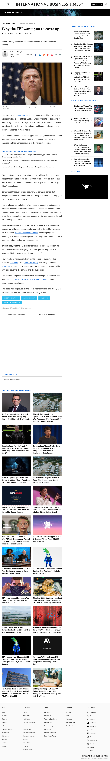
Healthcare (26, 719)
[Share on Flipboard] (48, 55)
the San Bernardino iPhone (26, 233)
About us (47, 712)
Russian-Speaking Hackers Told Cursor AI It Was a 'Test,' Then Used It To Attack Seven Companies (16, 480)
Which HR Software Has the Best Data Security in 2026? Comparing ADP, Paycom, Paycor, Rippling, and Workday (83, 135)
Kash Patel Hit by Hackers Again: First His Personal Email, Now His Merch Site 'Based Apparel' (15, 509)
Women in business (29, 736)
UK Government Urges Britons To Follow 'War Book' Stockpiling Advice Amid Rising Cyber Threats (16, 416)
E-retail (25, 712)
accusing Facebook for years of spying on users (26, 279)
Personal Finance (7, 729)
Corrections (47, 729)
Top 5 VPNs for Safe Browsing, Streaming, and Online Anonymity (83, 121)
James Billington (18, 52)
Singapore (69, 719)
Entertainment (6, 736)
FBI (19, 115)
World (3, 712)
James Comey (28, 115)
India (67, 715)
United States (70, 726)
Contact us (47, 715)
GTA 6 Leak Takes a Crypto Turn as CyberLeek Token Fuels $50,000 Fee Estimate (47, 539)
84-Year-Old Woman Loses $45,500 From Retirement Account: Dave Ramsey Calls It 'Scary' (16, 571)
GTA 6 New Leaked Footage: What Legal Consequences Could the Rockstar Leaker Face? (15, 600)
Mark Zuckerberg (31, 263)
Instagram (6, 266)
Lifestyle (4, 739)
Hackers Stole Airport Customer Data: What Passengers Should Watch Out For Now (46, 480)
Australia (68, 712)
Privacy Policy (48, 722)
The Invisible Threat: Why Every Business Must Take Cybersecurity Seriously (83, 108)
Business (4, 722)
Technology (5, 732)
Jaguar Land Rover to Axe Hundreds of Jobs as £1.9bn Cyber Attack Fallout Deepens (16, 630)
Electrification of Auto (29, 722)
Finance (25, 726)
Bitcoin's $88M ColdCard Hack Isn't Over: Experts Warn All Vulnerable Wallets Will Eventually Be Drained (47, 600)
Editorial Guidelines (47, 315)
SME (3, 726)
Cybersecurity (27, 729)
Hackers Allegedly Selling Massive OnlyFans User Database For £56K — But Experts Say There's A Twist (47, 630)
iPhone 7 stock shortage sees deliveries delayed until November (28, 167)
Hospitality (26, 715)
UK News (4, 715)
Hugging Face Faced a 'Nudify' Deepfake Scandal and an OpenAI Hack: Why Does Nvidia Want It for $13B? (83, 77)
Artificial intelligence (29, 732)
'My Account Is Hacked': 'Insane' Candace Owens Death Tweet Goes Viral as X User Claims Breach (47, 509)
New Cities (26, 743)
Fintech (25, 746)
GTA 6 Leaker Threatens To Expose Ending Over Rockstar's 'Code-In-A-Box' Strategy (47, 571)
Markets (4, 719)
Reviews (4, 746)
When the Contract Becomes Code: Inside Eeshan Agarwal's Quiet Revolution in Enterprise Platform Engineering (82, 149)
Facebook (14, 263)
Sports (4, 743)
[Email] (56, 55)
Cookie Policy (48, 726)
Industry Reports (28, 749)
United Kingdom (71, 722)
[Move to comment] (60, 55)
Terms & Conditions (50, 719)
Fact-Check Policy (50, 736)
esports (25, 739)
